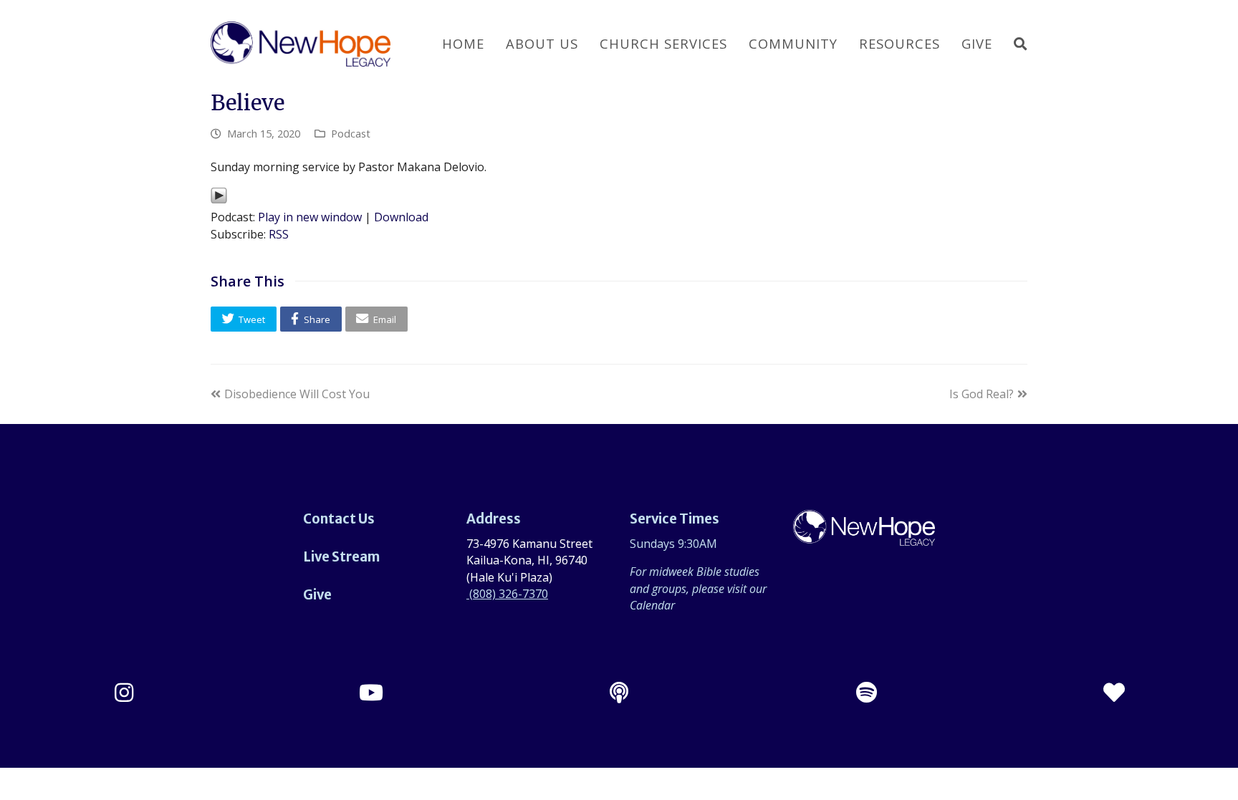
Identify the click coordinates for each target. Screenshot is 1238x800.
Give (317, 595)
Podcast (350, 133)
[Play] (219, 200)
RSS (279, 234)
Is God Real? (981, 394)
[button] (244, 319)
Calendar (652, 605)
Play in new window (310, 217)
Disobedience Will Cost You (297, 394)
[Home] (864, 537)
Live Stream (341, 557)
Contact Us (339, 519)
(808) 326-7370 (507, 594)
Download (401, 217)
